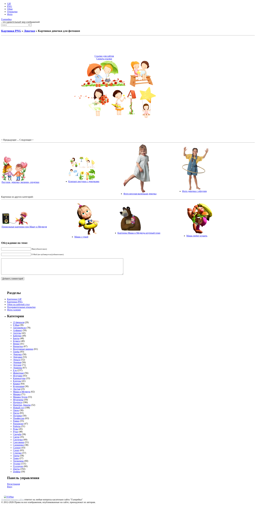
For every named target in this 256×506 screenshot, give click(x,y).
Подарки (17, 415)
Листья (16, 389)
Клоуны (17, 381)
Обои (10, 9)
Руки (15, 431)
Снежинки (18, 445)
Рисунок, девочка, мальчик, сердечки (20, 182)
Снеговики (18, 442)
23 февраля (18, 322)
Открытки (12, 11)
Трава (16, 458)
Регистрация (13, 484)
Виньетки (18, 346)
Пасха (16, 413)
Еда (15, 370)
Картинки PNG (11, 30)
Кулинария (18, 386)
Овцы (16, 410)
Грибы (16, 351)
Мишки (17, 394)
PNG (9, 6)
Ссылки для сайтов (104, 56)
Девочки (29, 30)
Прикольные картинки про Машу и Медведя (24, 226)
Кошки (16, 383)
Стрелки (17, 453)
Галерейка (6, 19)
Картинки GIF (14, 299)
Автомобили (19, 327)
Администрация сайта (12, 499)
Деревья (17, 362)
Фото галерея (14, 310)
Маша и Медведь (21, 391)
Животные (18, 373)
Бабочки (17, 335)
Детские (17, 365)
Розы (15, 429)
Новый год (18, 407)
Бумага (16, 341)
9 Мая (16, 325)
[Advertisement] (128, 45)
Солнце (17, 447)
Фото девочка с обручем (194, 191)
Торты (16, 455)
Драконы (17, 367)
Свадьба (17, 434)
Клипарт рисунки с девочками (83, 181)
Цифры (16, 471)
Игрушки (18, 375)
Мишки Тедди (20, 397)
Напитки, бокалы (22, 405)
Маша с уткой (81, 237)
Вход (9, 486)
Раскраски (18, 423)
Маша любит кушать (196, 235)
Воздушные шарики (23, 349)
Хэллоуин (18, 466)
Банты (16, 338)
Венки (16, 343)
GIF (9, 3)
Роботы (17, 426)
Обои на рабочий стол (18, 304)
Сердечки (18, 439)
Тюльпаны (18, 461)
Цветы (16, 469)
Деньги (16, 359)
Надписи (17, 402)
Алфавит (17, 330)
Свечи (16, 437)
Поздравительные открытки (21, 307)
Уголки (16, 463)
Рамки (16, 421)
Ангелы (17, 333)
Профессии (18, 418)
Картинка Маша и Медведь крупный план (138, 233)
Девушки (17, 357)
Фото (9, 14)
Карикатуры (19, 378)
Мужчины (18, 399)
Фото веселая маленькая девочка (139, 193)
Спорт (16, 450)
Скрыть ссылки (104, 58)
